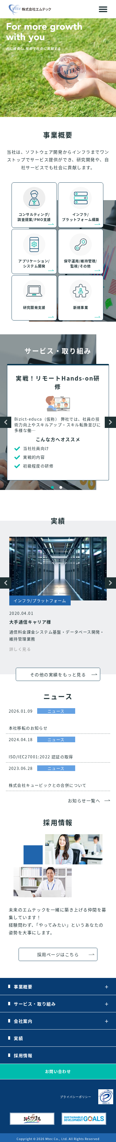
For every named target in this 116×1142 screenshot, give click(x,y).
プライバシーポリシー (75, 1097)
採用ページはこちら (58, 954)
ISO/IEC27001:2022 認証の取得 (41, 756)
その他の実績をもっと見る (58, 674)
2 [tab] (60, 487)
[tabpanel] (58, 422)
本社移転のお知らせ (28, 728)
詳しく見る (20, 649)
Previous (5, 422)
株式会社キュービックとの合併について (48, 785)
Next (110, 422)
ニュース (56, 711)
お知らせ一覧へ (84, 800)
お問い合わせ (58, 1071)
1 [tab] (52, 487)
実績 (18, 1038)
